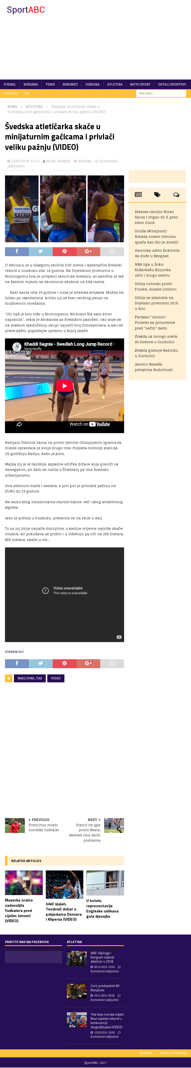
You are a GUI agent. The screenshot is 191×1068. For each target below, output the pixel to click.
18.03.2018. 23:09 (104, 1032)
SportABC (146, 1053)
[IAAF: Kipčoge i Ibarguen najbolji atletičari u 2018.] (77, 958)
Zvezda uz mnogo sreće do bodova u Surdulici (156, 339)
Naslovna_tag (30, 678)
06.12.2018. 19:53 (104, 966)
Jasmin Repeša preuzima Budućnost (154, 367)
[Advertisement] (128, 40)
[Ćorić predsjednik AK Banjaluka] (77, 991)
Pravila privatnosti (173, 1053)
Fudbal (10, 84)
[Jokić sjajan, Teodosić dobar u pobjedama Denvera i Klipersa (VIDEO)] (65, 884)
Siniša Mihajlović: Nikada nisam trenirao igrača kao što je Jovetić (156, 236)
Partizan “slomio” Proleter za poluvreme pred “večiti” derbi (155, 322)
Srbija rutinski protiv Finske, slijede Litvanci (156, 286)
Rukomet (70, 84)
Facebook (10, 93)
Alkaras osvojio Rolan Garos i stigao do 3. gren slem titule (156, 217)
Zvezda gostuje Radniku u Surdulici (156, 353)
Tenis (50, 84)
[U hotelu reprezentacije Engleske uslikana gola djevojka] (105, 883)
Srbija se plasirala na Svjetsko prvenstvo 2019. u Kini (157, 303)
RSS (27, 93)
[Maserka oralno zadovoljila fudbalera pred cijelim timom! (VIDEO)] (24, 882)
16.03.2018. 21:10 (25, 161)
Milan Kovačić (58, 161)
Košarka (31, 84)
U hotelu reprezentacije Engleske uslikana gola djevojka (102, 908)
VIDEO (56, 678)
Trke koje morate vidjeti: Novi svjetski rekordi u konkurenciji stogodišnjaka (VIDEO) (107, 1020)
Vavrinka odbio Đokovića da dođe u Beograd (157, 253)
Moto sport (140, 84)
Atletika (114, 84)
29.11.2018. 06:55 (104, 995)
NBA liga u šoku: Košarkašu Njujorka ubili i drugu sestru (153, 270)
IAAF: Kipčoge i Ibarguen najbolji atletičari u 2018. (102, 957)
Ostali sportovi (172, 84)
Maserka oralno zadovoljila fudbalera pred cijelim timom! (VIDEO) (19, 910)
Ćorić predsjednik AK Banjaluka (105, 987)
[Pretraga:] (161, 93)
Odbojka (92, 84)
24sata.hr (14, 651)
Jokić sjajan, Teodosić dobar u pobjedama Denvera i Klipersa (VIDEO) (64, 911)
